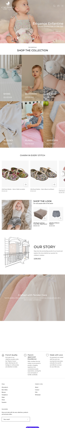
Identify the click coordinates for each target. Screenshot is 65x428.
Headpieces (5, 394)
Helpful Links (39, 384)
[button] (54, 6)
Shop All (58, 31)
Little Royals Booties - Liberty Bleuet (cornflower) (42, 189)
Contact (37, 389)
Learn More (37, 258)
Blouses (4, 392)
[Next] (62, 174)
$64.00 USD (52, 225)
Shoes (3, 399)
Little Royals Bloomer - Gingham (54, 223)
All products (5, 387)
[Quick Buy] (25, 184)
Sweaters (4, 402)
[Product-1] (24, 213)
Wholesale (37, 394)
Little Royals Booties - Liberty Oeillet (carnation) (13, 189)
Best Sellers (5, 389)
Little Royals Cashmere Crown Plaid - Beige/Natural (40, 223)
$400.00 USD (36, 225)
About (36, 387)
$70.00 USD (4, 191)
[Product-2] (14, 220)
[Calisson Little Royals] (8, 5)
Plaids (3, 397)
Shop (3, 384)
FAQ (36, 392)
